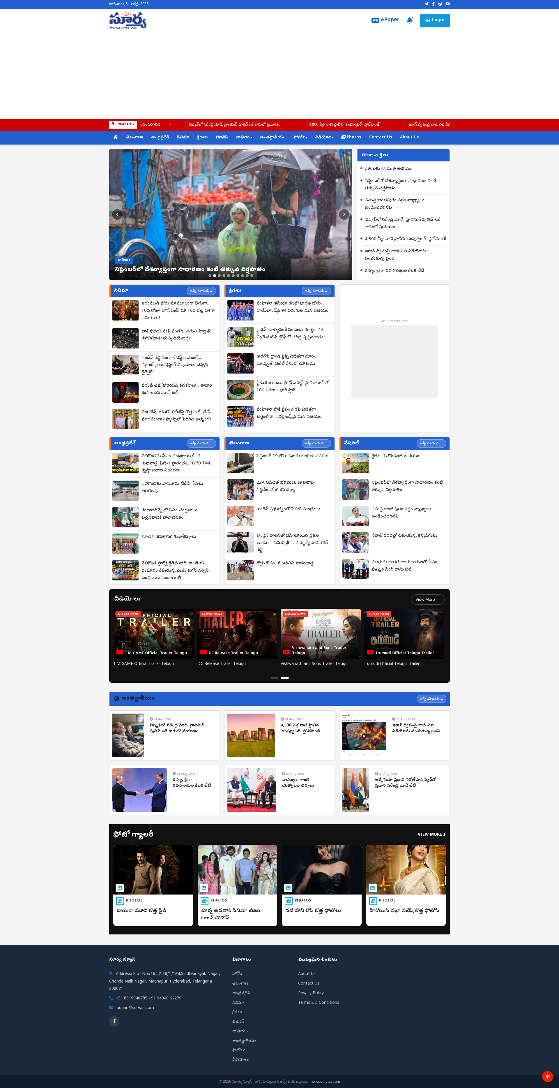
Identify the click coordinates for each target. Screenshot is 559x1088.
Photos (353, 137)
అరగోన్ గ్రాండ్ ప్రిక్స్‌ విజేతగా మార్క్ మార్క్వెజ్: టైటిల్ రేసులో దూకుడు (286, 360)
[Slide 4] (223, 275)
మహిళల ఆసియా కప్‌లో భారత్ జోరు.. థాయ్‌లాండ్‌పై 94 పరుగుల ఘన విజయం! (293, 307)
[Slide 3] (219, 275)
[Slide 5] (228, 275)
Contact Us (380, 137)
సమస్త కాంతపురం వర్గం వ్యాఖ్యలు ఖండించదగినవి (394, 204)
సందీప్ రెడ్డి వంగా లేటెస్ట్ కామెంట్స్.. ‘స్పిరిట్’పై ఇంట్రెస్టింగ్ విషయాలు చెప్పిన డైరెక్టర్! (174, 365)
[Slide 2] (214, 275)
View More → (427, 599)
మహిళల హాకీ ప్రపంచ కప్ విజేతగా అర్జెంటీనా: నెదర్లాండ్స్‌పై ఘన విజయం (288, 413)
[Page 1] (274, 678)
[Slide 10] (251, 275)
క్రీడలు (202, 137)
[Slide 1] (209, 275)
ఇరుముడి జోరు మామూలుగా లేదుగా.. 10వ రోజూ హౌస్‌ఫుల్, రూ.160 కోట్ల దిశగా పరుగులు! (178, 311)
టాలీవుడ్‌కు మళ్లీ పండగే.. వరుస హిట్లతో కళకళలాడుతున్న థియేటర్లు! (176, 335)
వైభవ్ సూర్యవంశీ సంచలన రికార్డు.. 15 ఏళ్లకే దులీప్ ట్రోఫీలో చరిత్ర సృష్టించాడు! (290, 333)
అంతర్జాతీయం (272, 137)
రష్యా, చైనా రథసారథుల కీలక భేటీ (394, 271)
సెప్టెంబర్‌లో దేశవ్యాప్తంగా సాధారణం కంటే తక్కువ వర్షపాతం (400, 184)
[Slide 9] (247, 275)
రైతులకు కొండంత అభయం (389, 169)
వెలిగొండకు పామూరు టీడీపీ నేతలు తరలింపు (172, 487)
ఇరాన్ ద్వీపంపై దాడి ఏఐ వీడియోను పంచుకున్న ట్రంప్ (395, 124)
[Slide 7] (237, 275)
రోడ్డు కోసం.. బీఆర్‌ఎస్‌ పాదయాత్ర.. (285, 563)
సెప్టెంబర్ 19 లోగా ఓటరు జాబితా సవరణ (292, 456)
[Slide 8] (242, 275)
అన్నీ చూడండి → (201, 291)
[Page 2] (285, 678)
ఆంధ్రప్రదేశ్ (160, 137)
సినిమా (183, 137)
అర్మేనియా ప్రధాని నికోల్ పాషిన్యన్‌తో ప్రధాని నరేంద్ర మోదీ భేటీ (405, 783)
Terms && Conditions (318, 1003)
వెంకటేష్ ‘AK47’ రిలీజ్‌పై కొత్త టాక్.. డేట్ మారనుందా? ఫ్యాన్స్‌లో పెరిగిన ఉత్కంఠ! (176, 415)
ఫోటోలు (300, 137)
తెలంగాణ (134, 137)
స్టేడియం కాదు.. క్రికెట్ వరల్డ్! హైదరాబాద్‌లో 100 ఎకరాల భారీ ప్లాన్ (292, 386)
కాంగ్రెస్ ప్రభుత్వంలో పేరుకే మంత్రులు (288, 509)
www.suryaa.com (326, 1081)
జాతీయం (244, 137)
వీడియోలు (324, 137)
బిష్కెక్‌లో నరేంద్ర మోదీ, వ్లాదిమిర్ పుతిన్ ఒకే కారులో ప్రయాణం (182, 124)
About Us (409, 137)
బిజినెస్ (222, 137)
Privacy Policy (311, 993)
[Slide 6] (233, 275)
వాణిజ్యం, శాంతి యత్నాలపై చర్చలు (298, 783)
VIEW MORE (432, 835)
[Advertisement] (279, 73)
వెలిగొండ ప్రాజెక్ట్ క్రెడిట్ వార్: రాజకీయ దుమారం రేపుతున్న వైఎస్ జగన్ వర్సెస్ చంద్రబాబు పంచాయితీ (175, 571)
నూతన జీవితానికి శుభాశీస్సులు (168, 537)
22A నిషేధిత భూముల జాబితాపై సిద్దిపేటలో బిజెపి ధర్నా (285, 486)
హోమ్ (237, 974)
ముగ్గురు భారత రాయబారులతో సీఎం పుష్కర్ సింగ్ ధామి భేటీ (404, 566)
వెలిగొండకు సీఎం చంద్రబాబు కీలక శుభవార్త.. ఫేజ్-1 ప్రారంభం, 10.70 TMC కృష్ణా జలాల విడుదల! (176, 463)
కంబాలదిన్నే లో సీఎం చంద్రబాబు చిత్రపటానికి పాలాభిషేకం (169, 514)
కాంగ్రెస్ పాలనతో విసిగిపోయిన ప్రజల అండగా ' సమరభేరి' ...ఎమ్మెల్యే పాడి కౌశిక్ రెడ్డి (292, 543)
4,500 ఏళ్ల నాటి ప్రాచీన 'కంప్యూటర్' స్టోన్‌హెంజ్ (292, 124)
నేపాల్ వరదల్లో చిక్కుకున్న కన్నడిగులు (404, 536)
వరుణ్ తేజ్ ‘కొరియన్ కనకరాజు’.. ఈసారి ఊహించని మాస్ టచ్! (176, 389)
